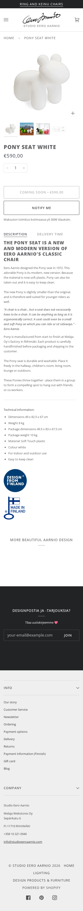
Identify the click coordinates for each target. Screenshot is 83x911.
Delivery (9, 739)
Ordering (10, 724)
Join (68, 635)
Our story (10, 702)
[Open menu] (11, 19)
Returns (9, 746)
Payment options (15, 732)
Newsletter (11, 717)
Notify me (41, 208)
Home (9, 38)
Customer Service (16, 709)
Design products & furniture (41, 880)
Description (15, 234)
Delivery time (50, 234)
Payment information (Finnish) (25, 754)
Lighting (41, 873)
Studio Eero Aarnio (32, 865)
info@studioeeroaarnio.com (23, 842)
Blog (7, 768)
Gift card (9, 761)
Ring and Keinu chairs (41, 4)
